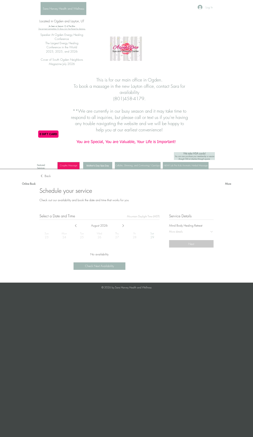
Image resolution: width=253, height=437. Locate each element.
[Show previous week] (76, 225)
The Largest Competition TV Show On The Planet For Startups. (62, 28)
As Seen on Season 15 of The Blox (62, 26)
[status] (143, 216)
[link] (45, 176)
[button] (68, 165)
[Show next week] (123, 225)
